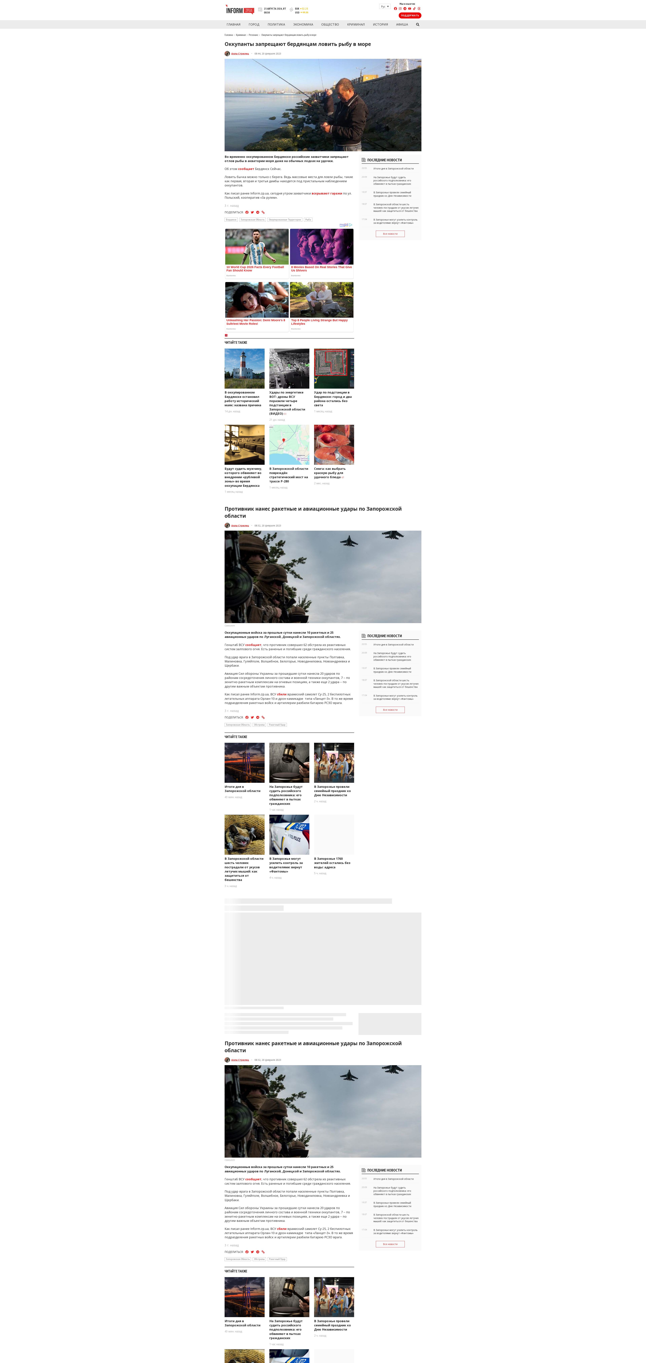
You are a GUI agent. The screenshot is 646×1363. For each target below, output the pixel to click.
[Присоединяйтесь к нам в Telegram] (404, 9)
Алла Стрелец (240, 53)
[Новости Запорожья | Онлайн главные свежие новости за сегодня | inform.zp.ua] (239, 10)
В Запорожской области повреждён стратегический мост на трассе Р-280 (288, 475)
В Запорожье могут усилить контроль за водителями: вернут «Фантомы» (286, 865)
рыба (308, 219)
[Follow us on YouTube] (409, 9)
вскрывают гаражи (327, 193)
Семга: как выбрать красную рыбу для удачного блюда (330, 473)
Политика (276, 24)
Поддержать (410, 15)
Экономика (303, 24)
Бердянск (231, 219)
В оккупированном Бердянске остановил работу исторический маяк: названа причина (243, 398)
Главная (233, 24)
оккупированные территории (285, 219)
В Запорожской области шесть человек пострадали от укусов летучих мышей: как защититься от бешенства (244, 869)
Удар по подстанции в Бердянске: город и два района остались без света (333, 398)
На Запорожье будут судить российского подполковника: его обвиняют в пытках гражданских (286, 795)
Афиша (402, 24)
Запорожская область (252, 219)
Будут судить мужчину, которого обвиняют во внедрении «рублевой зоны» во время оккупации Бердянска (243, 477)
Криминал (356, 24)
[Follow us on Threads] (419, 9)
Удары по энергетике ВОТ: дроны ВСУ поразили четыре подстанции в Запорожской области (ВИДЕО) (287, 403)
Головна (229, 34)
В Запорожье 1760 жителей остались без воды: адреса (332, 863)
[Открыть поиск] (417, 24)
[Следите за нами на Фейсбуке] (395, 9)
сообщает (246, 169)
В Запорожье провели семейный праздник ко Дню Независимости (332, 791)
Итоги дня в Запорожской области (242, 789)
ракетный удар (277, 724)
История (380, 24)
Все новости (390, 233)
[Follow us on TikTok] (414, 9)
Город (254, 24)
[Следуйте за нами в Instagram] (400, 9)
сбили (281, 694)
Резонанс (253, 34)
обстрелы (259, 724)
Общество (330, 24)
